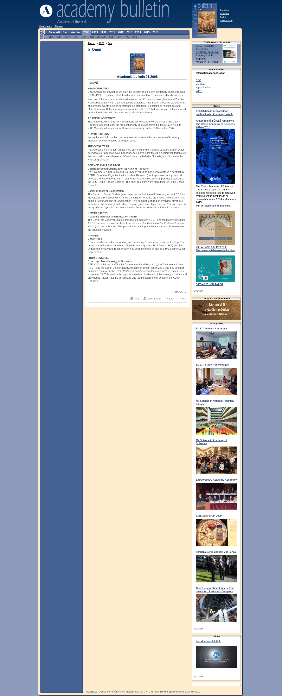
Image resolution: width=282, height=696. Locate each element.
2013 (129, 32)
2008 (86, 32)
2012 (121, 32)
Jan (51, 36)
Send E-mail (154, 298)
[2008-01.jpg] (137, 73)
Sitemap (59, 26)
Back (171, 298)
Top (184, 298)
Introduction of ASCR (208, 641)
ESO (198, 80)
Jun (92, 36)
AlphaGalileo (203, 87)
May (84, 36)
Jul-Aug (101, 36)
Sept (111, 36)
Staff (65, 32)
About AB (54, 32)
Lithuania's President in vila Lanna (216, 552)
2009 (95, 32)
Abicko (91, 43)
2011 (112, 32)
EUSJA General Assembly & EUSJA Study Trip (207, 49)
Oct (119, 36)
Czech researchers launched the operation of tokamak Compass (215, 590)
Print (137, 298)
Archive (76, 32)
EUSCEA (201, 83)
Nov (126, 36)
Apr (76, 36)
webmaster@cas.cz (189, 691)
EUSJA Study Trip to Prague (212, 364)
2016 (155, 32)
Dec (134, 36)
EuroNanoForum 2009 (209, 515)
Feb (58, 36)
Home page (45, 26)
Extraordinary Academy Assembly (216, 479)
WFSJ (199, 91)
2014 (138, 32)
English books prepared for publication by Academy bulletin (214, 113)
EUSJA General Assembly (211, 328)
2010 (104, 32)
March (67, 36)
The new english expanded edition (215, 250)
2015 (147, 32)
